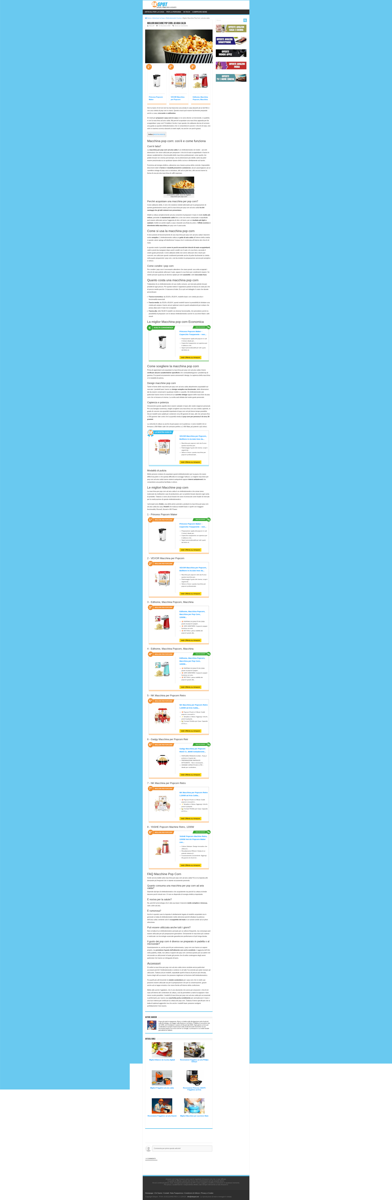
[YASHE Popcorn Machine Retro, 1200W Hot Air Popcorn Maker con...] (162, 848)
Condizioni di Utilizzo (192, 1193)
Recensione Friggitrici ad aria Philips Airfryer (194, 1061)
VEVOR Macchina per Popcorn (177, 98)
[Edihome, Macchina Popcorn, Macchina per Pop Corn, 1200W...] (201, 81)
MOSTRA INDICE (159, 134)
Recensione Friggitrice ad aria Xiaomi (162, 1116)
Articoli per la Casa (158, 18)
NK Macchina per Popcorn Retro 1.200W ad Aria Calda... (193, 706)
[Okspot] (163, 4)
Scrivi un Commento (181, 26)
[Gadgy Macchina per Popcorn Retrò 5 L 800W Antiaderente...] (162, 761)
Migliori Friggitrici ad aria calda (162, 1088)
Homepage (149, 1193)
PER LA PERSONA (173, 12)
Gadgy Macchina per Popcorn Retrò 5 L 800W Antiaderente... (192, 750)
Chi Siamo (158, 1193)
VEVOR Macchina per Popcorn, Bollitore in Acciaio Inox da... (193, 437)
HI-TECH (186, 12)
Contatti (166, 1193)
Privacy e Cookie (207, 1193)
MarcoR (151, 26)
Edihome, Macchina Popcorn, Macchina (200, 98)
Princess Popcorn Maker (156, 98)
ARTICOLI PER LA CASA (154, 12)
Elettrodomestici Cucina (173, 18)
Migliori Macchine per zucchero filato (194, 1116)
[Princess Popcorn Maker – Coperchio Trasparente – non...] (157, 81)
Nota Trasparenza (176, 1193)
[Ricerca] (245, 20)
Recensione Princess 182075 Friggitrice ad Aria (194, 1089)
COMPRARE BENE (199, 12)
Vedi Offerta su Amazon (190, 357)
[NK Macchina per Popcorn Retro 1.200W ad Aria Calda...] (162, 717)
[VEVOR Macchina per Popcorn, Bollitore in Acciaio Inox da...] (179, 81)
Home (149, 18)
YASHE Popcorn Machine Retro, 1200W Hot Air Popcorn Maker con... (193, 839)
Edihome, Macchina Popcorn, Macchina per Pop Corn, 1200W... (192, 614)
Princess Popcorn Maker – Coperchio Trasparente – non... (192, 332)
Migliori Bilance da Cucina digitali (162, 1060)
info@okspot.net (193, 1197)
